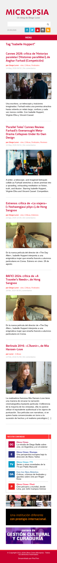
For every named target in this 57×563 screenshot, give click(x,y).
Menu (28, 38)
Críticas (28, 65)
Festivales (35, 65)
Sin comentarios (29, 68)
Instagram (42, 30)
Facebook (27, 30)
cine (22, 65)
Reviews (43, 142)
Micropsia (27, 12)
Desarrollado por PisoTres (28, 558)
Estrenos (34, 215)
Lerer (11, 354)
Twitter (32, 30)
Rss (48, 30)
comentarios (27, 291)
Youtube (37, 30)
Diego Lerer (14, 65)
